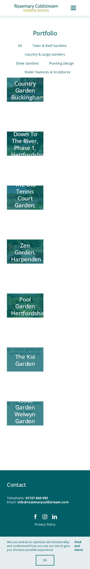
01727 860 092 (37, 498)
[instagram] (44, 516)
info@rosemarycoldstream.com (43, 502)
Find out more (79, 546)
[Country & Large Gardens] (25, 90)
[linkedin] (54, 516)
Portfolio (45, 33)
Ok (45, 560)
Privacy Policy (45, 524)
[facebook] (35, 516)
